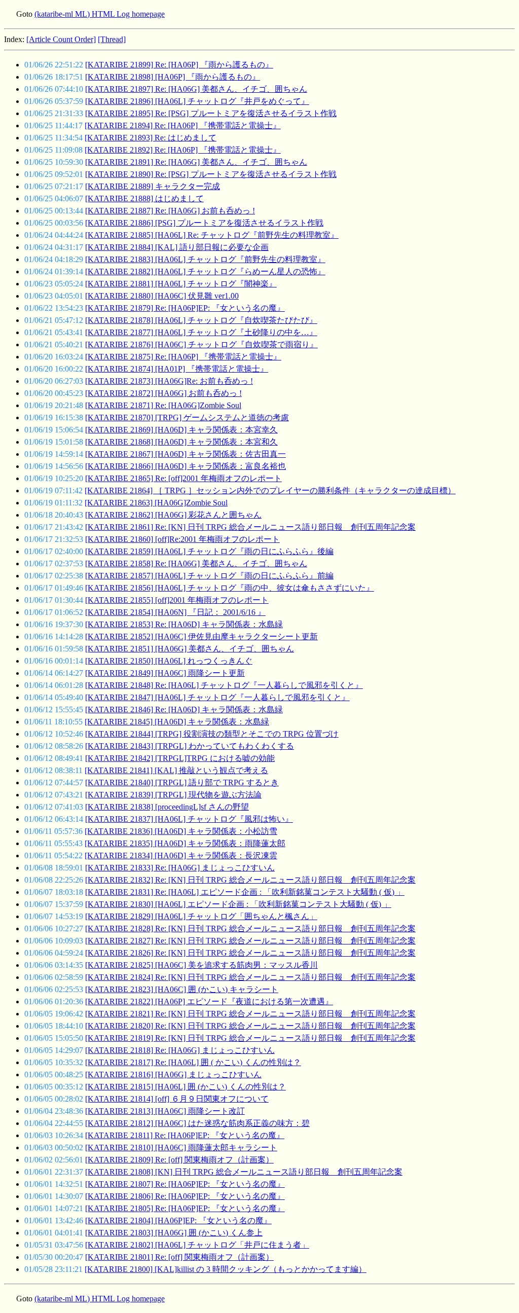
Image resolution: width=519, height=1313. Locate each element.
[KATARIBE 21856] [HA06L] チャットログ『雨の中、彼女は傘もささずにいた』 (229, 587)
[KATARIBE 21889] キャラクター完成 (152, 186)
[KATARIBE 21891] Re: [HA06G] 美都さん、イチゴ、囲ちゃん (196, 162)
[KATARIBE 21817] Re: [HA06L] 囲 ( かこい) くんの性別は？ (193, 1062)
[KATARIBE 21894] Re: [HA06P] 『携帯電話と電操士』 (183, 125)
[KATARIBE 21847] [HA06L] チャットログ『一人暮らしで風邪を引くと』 (217, 697)
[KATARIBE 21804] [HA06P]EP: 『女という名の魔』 (178, 1220)
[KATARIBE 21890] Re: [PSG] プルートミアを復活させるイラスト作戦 (211, 174)
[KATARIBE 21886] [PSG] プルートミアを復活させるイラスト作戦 (204, 222)
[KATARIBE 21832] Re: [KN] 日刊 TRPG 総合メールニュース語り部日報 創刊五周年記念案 (250, 880)
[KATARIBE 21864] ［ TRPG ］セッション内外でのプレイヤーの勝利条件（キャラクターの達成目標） (270, 490)
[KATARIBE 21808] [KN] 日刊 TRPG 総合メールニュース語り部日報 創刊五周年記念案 (243, 1172)
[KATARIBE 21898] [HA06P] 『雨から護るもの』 (172, 76)
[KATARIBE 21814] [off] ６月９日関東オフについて (177, 1099)
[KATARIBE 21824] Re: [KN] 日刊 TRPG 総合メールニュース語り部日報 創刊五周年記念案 (250, 977)
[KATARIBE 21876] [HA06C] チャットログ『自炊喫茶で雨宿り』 (201, 344)
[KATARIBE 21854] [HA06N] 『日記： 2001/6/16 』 (175, 612)
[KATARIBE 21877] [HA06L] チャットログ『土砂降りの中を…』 (201, 332)
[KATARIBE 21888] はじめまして (144, 198)
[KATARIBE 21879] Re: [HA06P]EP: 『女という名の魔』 (185, 308)
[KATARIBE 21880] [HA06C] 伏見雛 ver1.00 (162, 295)
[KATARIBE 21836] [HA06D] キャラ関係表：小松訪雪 (181, 831)
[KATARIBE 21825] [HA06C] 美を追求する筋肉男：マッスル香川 (201, 965)
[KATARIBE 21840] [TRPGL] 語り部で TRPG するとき (182, 782)
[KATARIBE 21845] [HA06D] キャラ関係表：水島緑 (177, 721)
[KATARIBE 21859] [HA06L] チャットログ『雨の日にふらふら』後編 (209, 551)
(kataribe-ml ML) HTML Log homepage (99, 14)
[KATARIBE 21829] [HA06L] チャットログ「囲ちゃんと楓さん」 (201, 916)
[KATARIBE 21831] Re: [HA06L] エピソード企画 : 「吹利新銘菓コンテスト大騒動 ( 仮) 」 (244, 892)
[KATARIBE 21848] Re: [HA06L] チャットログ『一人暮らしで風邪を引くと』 (224, 685)
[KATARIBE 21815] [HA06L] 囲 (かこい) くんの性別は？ (185, 1086)
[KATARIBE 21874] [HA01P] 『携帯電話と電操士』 (176, 368)
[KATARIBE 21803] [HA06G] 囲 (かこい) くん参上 (174, 1232)
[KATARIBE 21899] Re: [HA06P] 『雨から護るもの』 (179, 64)
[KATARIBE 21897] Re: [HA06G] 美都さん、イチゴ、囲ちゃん (196, 89)
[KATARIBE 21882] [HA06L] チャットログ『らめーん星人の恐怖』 (205, 271)
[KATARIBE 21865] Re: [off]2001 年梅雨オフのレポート (183, 478)
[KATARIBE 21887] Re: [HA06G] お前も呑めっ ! (170, 210)
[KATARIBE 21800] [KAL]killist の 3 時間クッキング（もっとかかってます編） (225, 1269)
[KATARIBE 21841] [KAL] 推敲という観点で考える (176, 770)
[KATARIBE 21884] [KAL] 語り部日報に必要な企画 (177, 247)
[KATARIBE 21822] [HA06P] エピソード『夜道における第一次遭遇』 (209, 1001)
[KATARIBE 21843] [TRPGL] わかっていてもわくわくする (189, 746)
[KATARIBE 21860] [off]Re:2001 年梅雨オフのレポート (182, 539)
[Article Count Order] (61, 39)
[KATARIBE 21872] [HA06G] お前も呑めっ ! (163, 393)
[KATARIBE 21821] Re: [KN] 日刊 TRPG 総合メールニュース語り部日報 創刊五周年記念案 (250, 1013)
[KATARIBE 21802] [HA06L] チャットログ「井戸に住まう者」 (197, 1245)
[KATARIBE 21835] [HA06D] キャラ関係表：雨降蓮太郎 (185, 843)
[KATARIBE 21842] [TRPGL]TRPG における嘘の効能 (180, 758)
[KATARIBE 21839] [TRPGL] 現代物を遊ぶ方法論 (173, 794)
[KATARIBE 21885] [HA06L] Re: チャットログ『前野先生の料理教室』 (212, 235)
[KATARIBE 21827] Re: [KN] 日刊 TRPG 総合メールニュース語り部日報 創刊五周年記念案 (250, 940)
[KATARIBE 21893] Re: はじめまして (150, 137)
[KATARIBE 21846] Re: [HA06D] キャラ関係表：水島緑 (184, 709)
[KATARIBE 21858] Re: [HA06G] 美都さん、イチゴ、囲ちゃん (196, 563)
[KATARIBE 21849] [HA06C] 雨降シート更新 (165, 673)
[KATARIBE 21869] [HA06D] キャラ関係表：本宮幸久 (181, 429)
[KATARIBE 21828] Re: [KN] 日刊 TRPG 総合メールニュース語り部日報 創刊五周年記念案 (250, 928)
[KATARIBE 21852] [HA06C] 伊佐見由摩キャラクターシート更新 (201, 636)
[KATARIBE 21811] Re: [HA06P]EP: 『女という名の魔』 (184, 1135)
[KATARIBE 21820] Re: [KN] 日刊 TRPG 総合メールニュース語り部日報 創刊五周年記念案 (250, 1026)
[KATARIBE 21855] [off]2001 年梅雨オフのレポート (177, 600)
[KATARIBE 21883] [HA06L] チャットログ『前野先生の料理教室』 (205, 259)
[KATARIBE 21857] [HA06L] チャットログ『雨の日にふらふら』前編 (209, 575)
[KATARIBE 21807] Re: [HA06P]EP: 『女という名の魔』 (185, 1184)
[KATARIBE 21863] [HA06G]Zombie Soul (156, 502)
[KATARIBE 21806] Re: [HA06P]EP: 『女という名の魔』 (185, 1196)
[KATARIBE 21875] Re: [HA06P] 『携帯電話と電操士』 (183, 356)
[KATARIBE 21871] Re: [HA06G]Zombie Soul (163, 405)
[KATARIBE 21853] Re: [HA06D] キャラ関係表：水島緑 (184, 624)
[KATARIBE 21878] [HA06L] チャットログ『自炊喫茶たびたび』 (201, 320)
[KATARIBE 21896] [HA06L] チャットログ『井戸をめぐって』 (197, 101)
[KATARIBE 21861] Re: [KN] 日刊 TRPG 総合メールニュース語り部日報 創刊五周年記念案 (250, 527)
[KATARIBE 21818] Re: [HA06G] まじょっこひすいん (180, 1050)
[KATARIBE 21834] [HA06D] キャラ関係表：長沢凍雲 (181, 855)
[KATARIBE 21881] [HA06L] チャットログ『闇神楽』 (181, 283)
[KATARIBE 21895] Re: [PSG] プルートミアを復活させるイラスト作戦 (211, 113)
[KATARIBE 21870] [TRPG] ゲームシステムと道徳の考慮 (187, 417)
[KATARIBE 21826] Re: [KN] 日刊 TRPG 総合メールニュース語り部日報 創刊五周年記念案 (250, 953)
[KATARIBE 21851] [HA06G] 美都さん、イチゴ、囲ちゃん (189, 648)
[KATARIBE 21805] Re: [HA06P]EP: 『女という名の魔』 (185, 1208)
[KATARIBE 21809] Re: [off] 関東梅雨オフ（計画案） (179, 1159)
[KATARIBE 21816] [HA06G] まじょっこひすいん (173, 1074)
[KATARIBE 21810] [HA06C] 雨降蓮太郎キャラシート (181, 1147)
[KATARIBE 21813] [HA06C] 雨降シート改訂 (165, 1111)
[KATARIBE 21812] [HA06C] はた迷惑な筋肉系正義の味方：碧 (197, 1123)
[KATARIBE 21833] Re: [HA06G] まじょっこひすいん (180, 867)
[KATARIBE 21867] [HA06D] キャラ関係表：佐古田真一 (185, 454)
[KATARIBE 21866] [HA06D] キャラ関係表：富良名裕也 (185, 466)
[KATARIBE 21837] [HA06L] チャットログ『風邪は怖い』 (189, 819)
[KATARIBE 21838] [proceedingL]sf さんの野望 (167, 807)
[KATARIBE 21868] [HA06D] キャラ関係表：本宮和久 (181, 441)
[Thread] (112, 39)
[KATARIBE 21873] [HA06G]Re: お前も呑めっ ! (169, 381)
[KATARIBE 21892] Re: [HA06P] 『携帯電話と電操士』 (183, 149)
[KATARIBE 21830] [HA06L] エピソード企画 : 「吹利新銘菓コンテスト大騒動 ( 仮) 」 (238, 904)
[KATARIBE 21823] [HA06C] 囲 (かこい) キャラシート (181, 989)
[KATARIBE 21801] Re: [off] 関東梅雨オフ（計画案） (179, 1257)
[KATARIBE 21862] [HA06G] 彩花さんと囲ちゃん (173, 514)
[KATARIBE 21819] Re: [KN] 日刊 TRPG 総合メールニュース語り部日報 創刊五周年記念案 (250, 1038)
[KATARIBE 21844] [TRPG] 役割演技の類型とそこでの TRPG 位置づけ (212, 734)
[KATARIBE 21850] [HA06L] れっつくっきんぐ (168, 660)
